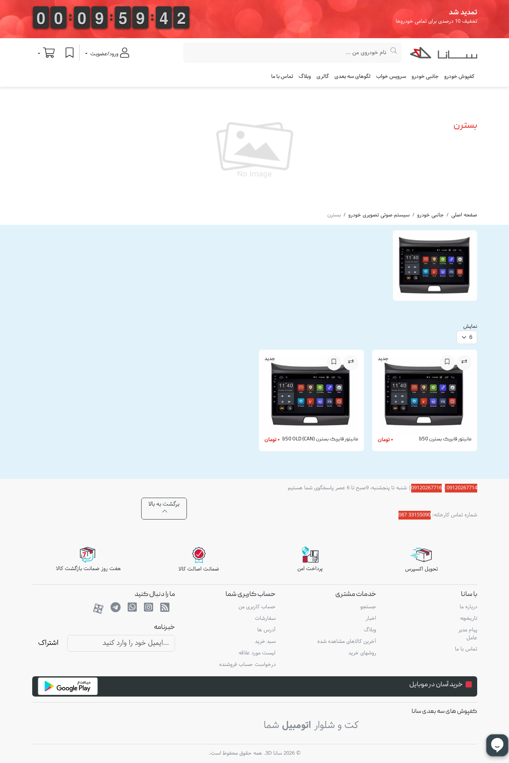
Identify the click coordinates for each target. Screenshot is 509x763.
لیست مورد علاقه (257, 653)
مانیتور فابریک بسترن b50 (445, 439)
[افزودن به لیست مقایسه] (464, 362)
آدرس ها (266, 630)
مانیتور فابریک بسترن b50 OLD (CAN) (320, 439)
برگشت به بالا (163, 504)
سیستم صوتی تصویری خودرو (379, 215)
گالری (323, 76)
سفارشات (265, 618)
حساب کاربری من (257, 607)
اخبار (370, 618)
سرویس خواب (391, 76)
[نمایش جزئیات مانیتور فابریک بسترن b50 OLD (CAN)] (311, 396)
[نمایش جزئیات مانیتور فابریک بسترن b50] (425, 396)
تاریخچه (468, 618)
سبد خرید (265, 641)
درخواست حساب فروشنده (247, 664)
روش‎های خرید (362, 653)
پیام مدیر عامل (467, 634)
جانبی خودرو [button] (425, 76)
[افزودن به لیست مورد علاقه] (447, 362)
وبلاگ (305, 76)
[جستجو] (394, 53)
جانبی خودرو (430, 215)
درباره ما (468, 607)
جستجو (368, 607)
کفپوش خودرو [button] (459, 76)
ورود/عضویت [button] (104, 54)
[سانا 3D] (443, 54)
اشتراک (48, 643)
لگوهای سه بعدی (352, 76)
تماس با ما (282, 76)
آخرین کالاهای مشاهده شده (346, 641)
